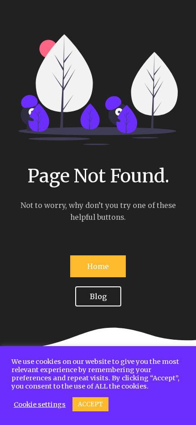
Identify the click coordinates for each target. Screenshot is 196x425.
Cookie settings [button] (40, 404)
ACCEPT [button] (90, 404)
